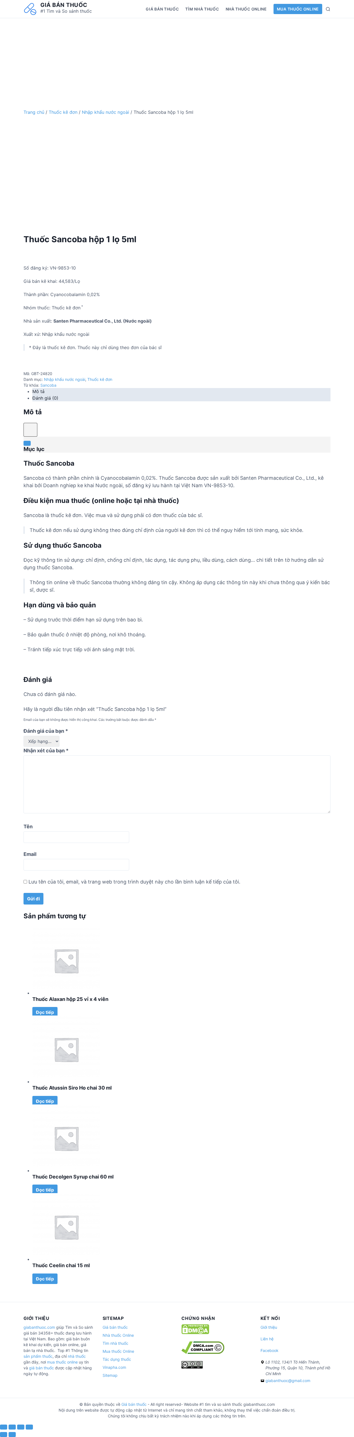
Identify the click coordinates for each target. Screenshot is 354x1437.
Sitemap (110, 1375)
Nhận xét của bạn (46, 750)
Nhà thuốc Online (246, 9)
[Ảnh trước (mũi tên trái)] (3, 1434)
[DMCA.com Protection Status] (195, 1332)
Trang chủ (34, 112)
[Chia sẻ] (12, 1427)
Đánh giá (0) (45, 398)
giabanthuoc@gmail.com (288, 1380)
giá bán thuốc (41, 1367)
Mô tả (38, 391)
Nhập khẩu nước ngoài (105, 112)
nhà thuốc (77, 1356)
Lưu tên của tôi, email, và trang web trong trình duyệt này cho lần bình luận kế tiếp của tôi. (134, 882)
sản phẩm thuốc (38, 1356)
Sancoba (48, 385)
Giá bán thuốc (63, 5)
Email (30, 854)
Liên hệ (267, 1338)
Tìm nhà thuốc (202, 9)
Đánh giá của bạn (46, 731)
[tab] (181, 391)
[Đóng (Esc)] (3, 1427)
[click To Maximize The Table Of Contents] (30, 430)
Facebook (269, 1350)
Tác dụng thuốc (117, 1359)
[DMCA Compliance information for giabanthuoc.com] (202, 1352)
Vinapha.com (114, 1367)
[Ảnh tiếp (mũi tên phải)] (12, 1434)
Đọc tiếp (45, 1012)
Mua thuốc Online (298, 9)
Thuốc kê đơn (63, 112)
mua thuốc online (62, 1362)
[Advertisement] (177, 57)
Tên (28, 826)
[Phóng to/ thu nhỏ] (29, 1427)
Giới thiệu (269, 1327)
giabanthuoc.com (39, 1327)
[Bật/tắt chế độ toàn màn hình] (20, 1427)
